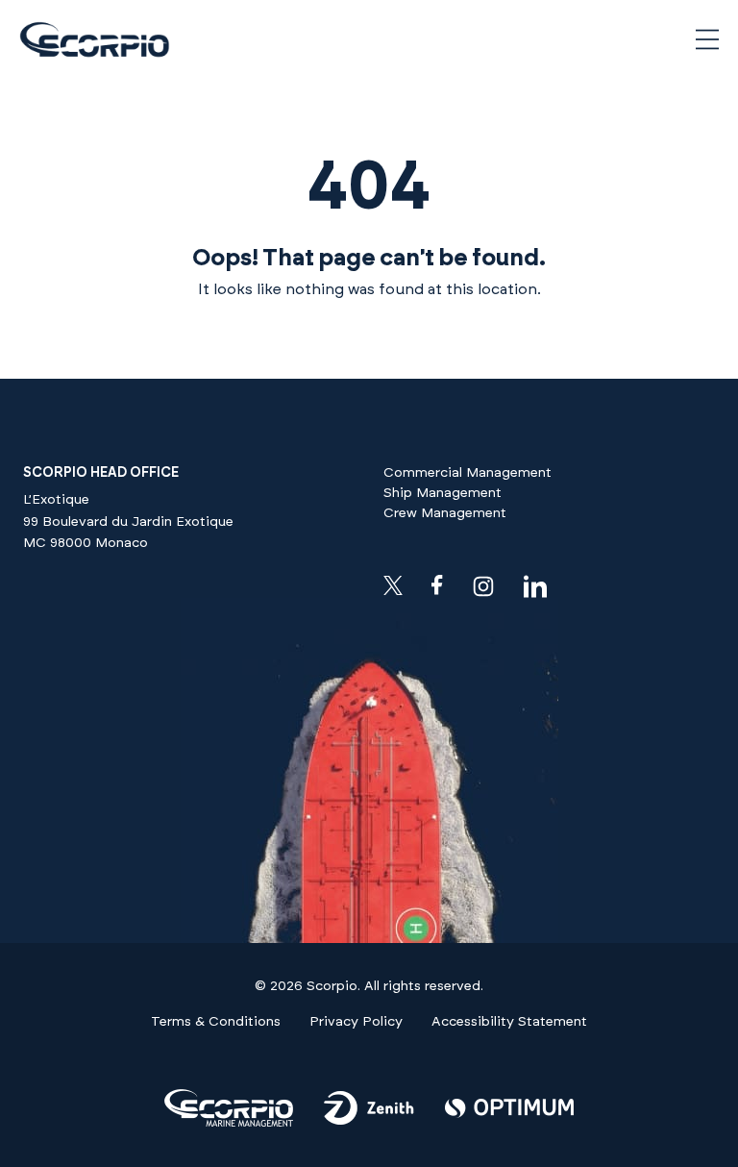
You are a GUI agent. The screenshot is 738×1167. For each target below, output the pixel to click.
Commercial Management (467, 473)
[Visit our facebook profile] (437, 585)
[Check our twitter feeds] (393, 585)
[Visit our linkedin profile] (535, 586)
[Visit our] (228, 1123)
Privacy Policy (356, 1022)
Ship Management (442, 493)
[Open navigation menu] (707, 39)
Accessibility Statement (509, 1022)
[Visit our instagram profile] (483, 586)
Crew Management (444, 513)
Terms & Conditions (216, 1022)
